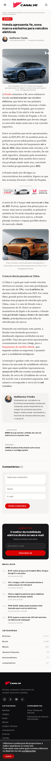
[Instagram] (4, 699)
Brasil (4, 718)
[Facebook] (10, 699)
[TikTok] (22, 699)
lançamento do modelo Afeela (18, 346)
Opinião (5, 738)
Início (4, 12)
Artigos (5, 714)
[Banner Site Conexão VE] (25, 191)
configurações (29, 751)
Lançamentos (8, 730)
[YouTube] (16, 699)
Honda (8, 94)
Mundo (5, 722)
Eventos (6, 734)
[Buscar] (46, 4)
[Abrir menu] (5, 4)
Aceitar (8, 756)
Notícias (5, 710)
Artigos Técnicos (9, 726)
